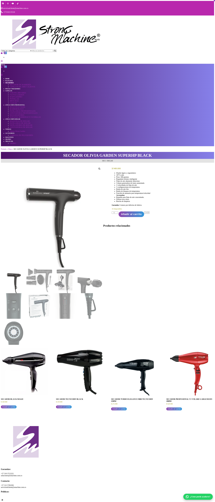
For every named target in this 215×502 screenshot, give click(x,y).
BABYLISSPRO (16, 97)
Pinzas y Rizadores (12, 89)
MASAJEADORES (17, 115)
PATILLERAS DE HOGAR (20, 123)
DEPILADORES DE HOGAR (21, 125)
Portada (3, 149)
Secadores (9, 83)
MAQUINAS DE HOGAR (20, 121)
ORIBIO (13, 143)
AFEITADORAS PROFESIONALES (24, 113)
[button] (99, 169)
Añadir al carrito (131, 214)
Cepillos (8, 91)
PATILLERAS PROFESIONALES (22, 111)
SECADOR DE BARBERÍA (20, 85)
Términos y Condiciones (9, 498)
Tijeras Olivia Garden (17, 131)
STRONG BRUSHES (18, 93)
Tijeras (8, 129)
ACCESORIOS (9, 133)
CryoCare (13, 103)
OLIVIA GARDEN (17, 95)
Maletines (9, 137)
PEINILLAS (14, 99)
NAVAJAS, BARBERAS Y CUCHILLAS (25, 117)
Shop (10, 149)
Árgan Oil (9, 141)
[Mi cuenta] (2, 61)
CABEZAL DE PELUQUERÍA (21, 135)
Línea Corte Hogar (12, 119)
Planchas (9, 81)
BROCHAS (14, 101)
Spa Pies (8, 139)
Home (7, 78)
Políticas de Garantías (8, 496)
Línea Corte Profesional (15, 105)
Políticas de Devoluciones (10, 500)
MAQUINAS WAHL (17, 107)
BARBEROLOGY (17, 109)
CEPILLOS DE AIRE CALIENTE (22, 87)
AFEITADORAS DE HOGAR (21, 127)
